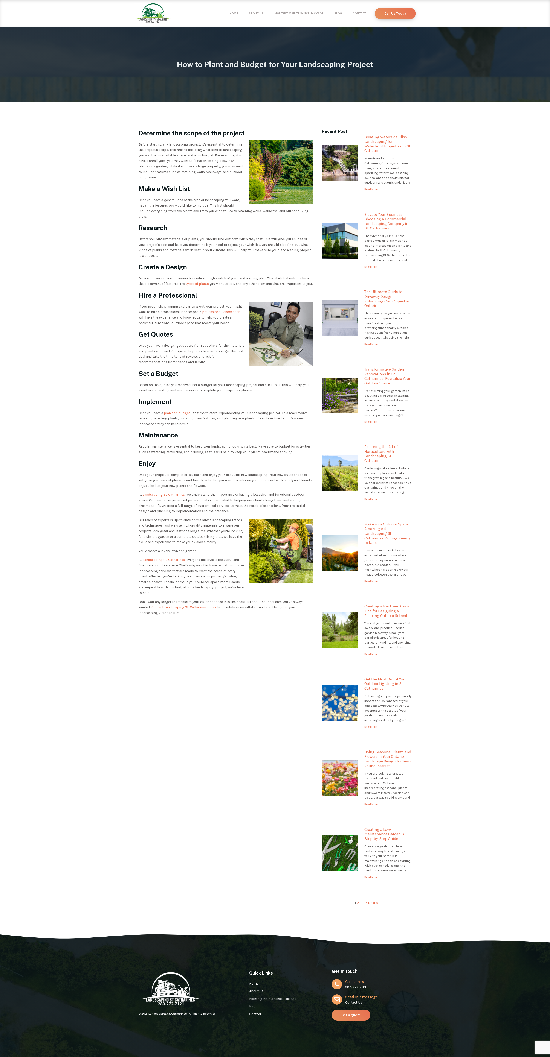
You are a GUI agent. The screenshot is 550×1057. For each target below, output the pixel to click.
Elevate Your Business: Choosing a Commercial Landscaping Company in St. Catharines (386, 221)
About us (256, 13)
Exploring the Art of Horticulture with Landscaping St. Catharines (381, 454)
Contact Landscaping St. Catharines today (183, 607)
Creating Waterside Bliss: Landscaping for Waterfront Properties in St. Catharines (387, 144)
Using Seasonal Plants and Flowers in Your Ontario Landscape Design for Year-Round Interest (387, 759)
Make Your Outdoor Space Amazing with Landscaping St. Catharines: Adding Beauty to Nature (387, 533)
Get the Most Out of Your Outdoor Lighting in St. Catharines (385, 684)
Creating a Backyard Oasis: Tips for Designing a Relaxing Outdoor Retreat (387, 611)
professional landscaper (221, 312)
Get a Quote (351, 1015)
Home (234, 13)
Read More (371, 189)
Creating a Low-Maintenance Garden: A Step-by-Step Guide (384, 834)
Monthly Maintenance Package (299, 13)
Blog (338, 13)
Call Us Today (395, 13)
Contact (359, 13)
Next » (373, 903)
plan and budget (177, 413)
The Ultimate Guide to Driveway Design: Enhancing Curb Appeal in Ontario (386, 299)
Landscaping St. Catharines (164, 494)
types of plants (197, 284)
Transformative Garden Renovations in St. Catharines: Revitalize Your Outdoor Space (387, 376)
